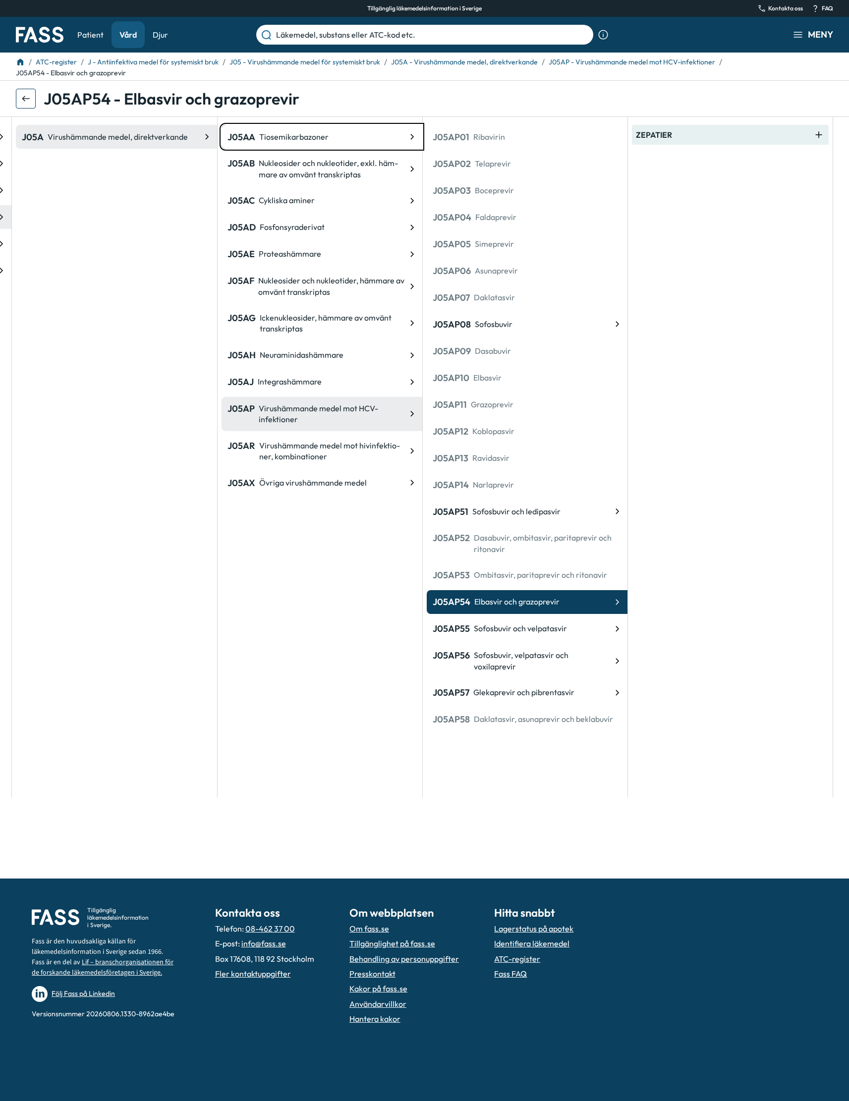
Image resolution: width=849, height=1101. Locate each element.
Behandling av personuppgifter (404, 959)
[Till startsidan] (20, 61)
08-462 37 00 (270, 929)
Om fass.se (369, 929)
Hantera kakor (374, 1019)
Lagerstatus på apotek (533, 929)
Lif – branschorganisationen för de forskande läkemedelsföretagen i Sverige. (102, 967)
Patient (90, 35)
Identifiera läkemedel (531, 943)
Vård (128, 35)
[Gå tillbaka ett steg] (26, 99)
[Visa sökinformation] (603, 35)
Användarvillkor (377, 1004)
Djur (160, 35)
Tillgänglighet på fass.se (392, 943)
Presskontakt (372, 974)
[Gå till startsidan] (39, 35)
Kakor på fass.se (378, 988)
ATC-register (517, 959)
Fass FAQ (510, 974)
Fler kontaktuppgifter (253, 974)
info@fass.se (263, 943)
